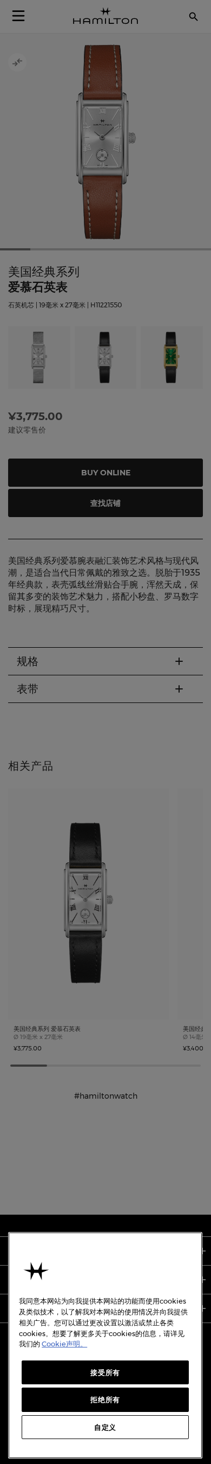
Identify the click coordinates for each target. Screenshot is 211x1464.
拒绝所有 (105, 1399)
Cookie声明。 (64, 1343)
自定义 (105, 1427)
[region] (105, 1345)
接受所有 (105, 1372)
